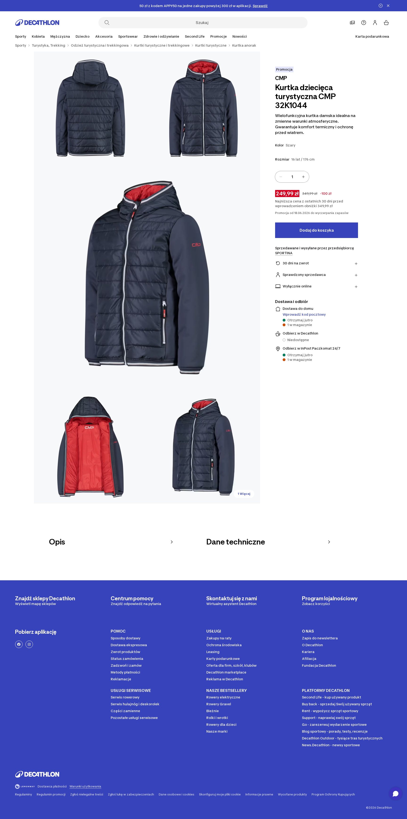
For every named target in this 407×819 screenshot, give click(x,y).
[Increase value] (303, 176)
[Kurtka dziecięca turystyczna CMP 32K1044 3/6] (147, 278)
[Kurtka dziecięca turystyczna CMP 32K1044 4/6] (90, 447)
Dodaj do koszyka (317, 230)
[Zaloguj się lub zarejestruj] (375, 22)
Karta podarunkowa (372, 36)
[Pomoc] (363, 22)
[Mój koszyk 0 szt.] (386, 22)
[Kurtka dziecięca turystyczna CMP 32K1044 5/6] (203, 447)
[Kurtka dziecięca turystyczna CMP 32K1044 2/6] (90, 108)
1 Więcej (244, 494)
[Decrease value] (280, 176)
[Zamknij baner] (388, 5)
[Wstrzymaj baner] (380, 5)
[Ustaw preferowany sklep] (352, 22)
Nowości (239, 36)
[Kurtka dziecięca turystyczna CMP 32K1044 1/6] (203, 108)
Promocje (218, 36)
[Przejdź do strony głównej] (37, 22)
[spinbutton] (292, 177)
